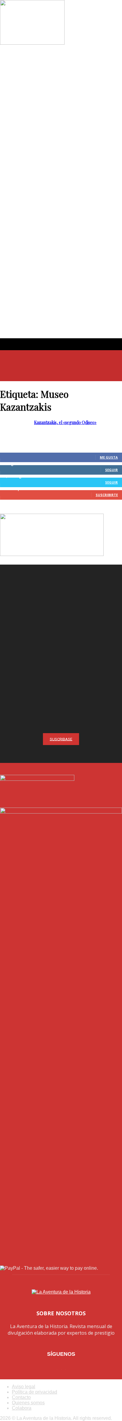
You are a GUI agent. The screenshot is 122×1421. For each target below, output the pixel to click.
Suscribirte (107, 495)
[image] (61, 626)
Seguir (111, 470)
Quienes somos (28, 1402)
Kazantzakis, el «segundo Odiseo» (65, 422)
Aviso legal (23, 1386)
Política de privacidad (34, 1391)
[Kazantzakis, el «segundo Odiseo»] (32, 43)
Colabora (21, 1408)
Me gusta (109, 457)
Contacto (21, 1397)
